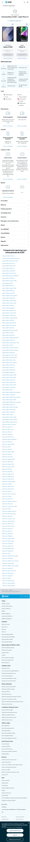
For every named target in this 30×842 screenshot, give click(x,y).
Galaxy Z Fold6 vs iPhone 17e (8, 278)
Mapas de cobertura (5, 819)
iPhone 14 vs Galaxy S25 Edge (8, 481)
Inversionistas (5, 785)
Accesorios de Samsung (7, 749)
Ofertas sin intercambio (7, 704)
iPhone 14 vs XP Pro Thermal (8, 526)
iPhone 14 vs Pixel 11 (6, 446)
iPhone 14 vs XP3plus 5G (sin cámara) (10, 560)
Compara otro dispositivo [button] (7, 58)
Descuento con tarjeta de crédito (9, 699)
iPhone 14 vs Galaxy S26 (7, 434)
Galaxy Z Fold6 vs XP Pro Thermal (9, 362)
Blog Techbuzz (4, 804)
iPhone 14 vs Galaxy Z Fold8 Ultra (9, 439)
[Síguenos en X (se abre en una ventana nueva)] (21, 596)
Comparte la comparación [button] (15, 20)
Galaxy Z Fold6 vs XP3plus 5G (8, 372)
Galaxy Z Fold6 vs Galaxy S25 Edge (9, 318)
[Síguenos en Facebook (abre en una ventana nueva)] (23, 596)
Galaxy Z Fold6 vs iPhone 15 (8, 327)
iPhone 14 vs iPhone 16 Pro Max (9, 494)
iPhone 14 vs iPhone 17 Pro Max (9, 424)
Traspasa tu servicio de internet (9, 680)
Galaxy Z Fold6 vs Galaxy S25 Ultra (9, 357)
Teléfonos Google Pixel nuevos (8, 715)
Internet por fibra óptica (7, 606)
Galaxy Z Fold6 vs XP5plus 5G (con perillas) (11, 402)
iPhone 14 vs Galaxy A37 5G (8, 476)
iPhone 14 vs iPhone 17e (7, 442)
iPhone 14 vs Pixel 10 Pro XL (8, 489)
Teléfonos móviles (6, 603)
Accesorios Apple (5, 744)
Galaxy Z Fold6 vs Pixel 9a (7, 414)
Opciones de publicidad (20, 816)
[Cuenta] (27, 2)
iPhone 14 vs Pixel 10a (7, 469)
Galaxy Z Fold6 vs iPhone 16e (8, 340)
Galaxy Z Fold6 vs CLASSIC (8, 332)
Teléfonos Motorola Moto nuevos (9, 717)
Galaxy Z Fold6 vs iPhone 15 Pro (9, 382)
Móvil (7, 590)
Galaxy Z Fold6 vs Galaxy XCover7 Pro (10, 347)
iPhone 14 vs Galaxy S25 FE (8, 479)
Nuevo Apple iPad (5, 725)
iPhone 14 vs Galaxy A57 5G (8, 464)
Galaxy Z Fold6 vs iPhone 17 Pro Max (10, 260)
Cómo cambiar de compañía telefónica (10, 670)
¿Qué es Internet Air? (6, 762)
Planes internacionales (7, 650)
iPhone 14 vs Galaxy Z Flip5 (8, 541)
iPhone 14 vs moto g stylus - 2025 (9, 506)
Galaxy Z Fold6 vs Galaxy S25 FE (9, 315)
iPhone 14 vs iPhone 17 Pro (8, 429)
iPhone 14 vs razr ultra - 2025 (8, 518)
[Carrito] (24, 2)
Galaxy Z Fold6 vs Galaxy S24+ (8, 370)
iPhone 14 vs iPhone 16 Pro (8, 523)
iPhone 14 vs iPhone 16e (7, 503)
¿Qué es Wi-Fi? (5, 774)
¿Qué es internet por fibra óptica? (9, 767)
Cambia (3, 655)
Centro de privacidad (19, 819)
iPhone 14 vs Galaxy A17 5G (8, 474)
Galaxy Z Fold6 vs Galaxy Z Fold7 (9, 399)
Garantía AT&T (5, 795)
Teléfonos (11, 590)
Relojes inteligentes (6, 613)
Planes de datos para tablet (8, 657)
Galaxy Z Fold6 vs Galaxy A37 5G (9, 313)
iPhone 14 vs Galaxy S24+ (7, 533)
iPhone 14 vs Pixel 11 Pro (7, 427)
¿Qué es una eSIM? (6, 769)
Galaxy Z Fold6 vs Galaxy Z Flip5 (9, 377)
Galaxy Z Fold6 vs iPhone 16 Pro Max (10, 330)
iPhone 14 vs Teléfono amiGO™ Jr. (9, 501)
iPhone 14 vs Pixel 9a (6, 578)
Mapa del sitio (4, 816)
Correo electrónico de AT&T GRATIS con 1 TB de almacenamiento (14, 809)
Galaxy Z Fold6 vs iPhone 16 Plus (9, 322)
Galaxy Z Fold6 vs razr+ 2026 (8, 293)
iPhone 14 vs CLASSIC (7, 496)
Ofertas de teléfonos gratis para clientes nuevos (12, 701)
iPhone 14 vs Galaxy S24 (7, 568)
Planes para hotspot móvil (7, 660)
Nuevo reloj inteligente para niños (9, 738)
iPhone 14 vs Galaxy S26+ (7, 461)
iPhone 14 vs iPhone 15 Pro (8, 546)
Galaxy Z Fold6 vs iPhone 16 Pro (9, 360)
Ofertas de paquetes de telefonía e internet (11, 696)
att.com (3, 590)
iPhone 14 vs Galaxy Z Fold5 (8, 538)
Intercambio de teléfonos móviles (9, 678)
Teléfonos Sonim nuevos (7, 720)
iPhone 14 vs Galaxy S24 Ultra (8, 585)
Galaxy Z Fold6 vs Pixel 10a (8, 305)
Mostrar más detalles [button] (8, 126)
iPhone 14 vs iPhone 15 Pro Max (9, 513)
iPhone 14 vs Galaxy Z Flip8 (8, 451)
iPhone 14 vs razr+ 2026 (7, 456)
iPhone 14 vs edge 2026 (7, 471)
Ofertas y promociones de (9, 686)
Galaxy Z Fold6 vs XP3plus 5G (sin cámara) (11, 397)
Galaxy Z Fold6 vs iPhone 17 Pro (9, 265)
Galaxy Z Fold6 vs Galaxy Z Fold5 (9, 375)
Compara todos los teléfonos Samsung (10, 258)
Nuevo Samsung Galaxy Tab (8, 728)
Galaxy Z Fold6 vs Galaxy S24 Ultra (9, 422)
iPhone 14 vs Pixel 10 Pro (7, 499)
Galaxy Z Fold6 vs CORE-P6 (8, 320)
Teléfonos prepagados (7, 618)
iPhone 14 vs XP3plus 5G (7, 536)
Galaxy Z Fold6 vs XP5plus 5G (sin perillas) (11, 392)
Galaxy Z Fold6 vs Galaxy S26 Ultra (9, 295)
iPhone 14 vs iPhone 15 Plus (8, 548)
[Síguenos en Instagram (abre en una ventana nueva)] (25, 596)
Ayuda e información (6, 793)
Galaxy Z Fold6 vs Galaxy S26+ (8, 298)
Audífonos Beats (5, 754)
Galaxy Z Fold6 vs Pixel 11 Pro (8, 263)
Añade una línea (5, 652)
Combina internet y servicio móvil (9, 759)
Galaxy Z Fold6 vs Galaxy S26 (8, 270)
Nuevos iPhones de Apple (7, 709)
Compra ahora (8, 54)
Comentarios (4, 806)
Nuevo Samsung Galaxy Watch (8, 733)
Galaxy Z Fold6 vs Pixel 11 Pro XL (9, 273)
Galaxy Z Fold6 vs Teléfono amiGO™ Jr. (10, 337)
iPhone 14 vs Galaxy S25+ (7, 543)
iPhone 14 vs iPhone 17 (7, 449)
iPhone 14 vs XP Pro (6, 553)
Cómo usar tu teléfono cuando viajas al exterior (12, 764)
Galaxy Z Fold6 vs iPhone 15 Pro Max (10, 350)
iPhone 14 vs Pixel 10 (6, 508)
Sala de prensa (5, 783)
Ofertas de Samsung (6, 694)
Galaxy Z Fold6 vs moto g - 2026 (9, 303)
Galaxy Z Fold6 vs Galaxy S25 (8, 352)
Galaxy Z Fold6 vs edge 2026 (8, 308)
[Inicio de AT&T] (8, 2)
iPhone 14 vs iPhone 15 (7, 491)
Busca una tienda (5, 780)
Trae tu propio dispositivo (7, 675)
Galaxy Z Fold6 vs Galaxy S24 (8, 404)
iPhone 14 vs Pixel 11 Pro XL (8, 437)
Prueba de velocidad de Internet (9, 673)
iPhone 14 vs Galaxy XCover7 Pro (9, 511)
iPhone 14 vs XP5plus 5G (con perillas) (10, 565)
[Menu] (2, 2)
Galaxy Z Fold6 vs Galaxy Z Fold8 (9, 280)
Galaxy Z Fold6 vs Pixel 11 (7, 283)
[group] (15, 601)
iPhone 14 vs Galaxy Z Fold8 (8, 444)
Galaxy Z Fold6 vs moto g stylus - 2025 (10, 342)
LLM (2, 812)
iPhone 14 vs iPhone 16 (7, 432)
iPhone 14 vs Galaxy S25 (7, 516)
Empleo (3, 790)
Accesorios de (6, 746)
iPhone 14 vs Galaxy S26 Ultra (8, 459)
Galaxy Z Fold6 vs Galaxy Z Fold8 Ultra (10, 275)
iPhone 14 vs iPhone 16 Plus (8, 486)
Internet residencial (6, 608)
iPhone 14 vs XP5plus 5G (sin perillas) (10, 556)
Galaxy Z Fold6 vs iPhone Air (8, 290)
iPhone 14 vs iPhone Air (7, 454)
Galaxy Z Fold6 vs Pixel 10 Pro (8, 335)
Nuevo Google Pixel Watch (7, 735)
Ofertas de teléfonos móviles (8, 689)
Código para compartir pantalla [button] (8, 800)
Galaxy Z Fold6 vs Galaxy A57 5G (9, 300)
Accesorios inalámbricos (7, 616)
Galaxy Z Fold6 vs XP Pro (7, 389)
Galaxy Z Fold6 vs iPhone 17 (8, 285)
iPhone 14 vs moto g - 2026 (8, 466)
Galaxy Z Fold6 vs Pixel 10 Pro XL (9, 325)
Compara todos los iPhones (8, 256)
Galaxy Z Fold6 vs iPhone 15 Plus (9, 384)
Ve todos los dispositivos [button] (9, 5)
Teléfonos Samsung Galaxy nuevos (9, 712)
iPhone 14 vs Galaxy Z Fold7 (8, 563)
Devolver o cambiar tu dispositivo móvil (10, 772)
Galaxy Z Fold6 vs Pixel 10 (7, 345)
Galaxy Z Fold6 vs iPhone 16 (8, 268)
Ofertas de (6, 691)
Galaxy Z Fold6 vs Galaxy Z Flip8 (9, 288)
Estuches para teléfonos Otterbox (9, 751)
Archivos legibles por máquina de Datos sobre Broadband (14, 798)
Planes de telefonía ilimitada (8, 647)
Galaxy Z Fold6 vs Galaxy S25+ (8, 380)
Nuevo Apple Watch (6, 730)
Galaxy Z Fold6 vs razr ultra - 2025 (9, 355)
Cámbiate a (5, 668)
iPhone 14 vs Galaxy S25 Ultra (8, 521)
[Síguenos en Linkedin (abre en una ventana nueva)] (27, 596)
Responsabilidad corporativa (8, 788)
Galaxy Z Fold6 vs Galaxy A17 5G (9, 310)
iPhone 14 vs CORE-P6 (7, 484)
